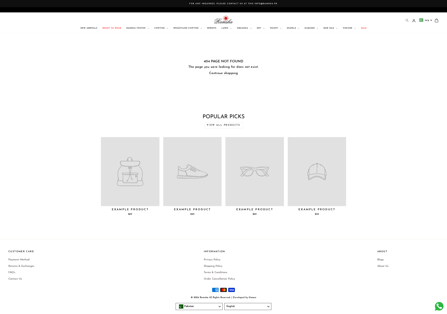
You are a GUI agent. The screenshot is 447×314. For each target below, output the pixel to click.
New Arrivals (88, 28)
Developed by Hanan (244, 298)
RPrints (211, 28)
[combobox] (425, 20)
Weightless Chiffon (186, 28)
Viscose (348, 28)
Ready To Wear (111, 28)
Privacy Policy (212, 259)
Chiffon (160, 28)
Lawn (225, 28)
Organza (243, 28)
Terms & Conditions (215, 272)
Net (259, 28)
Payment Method (19, 259)
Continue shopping (223, 73)
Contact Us (15, 279)
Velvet (274, 28)
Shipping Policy (213, 266)
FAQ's (11, 272)
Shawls (292, 28)
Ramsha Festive (136, 28)
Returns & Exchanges (21, 266)
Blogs (380, 259)
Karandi (310, 28)
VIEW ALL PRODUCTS (223, 125)
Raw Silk (329, 28)
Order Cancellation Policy (219, 279)
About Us (382, 266)
